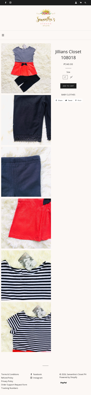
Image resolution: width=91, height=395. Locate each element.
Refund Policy (7, 377)
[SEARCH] (85, 2)
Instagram (37, 377)
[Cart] (81, 2)
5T (71, 77)
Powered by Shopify (68, 377)
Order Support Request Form (14, 384)
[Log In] (76, 2)
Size (68, 72)
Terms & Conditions (10, 374)
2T (65, 77)
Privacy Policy (7, 381)
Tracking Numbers (9, 388)
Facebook (37, 374)
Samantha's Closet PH (76, 374)
